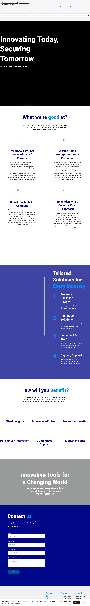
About (44, 6)
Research (63, 6)
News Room (74, 6)
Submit (14, 572)
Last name (11, 541)
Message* (11, 558)
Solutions (53, 6)
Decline (84, 602)
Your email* (11, 549)
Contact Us (85, 6)
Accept (76, 602)
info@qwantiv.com (66, 598)
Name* (10, 533)
